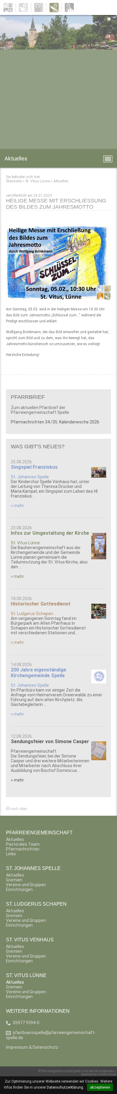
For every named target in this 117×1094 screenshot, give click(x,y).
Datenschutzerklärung (65, 1087)
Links (11, 853)
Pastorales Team (23, 844)
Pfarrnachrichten (22, 849)
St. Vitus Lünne (37, 181)
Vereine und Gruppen (26, 884)
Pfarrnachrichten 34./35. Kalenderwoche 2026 (55, 422)
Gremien (14, 879)
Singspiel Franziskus (34, 467)
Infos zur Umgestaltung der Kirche (50, 533)
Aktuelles (60, 181)
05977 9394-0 (26, 1022)
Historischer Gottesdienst (40, 604)
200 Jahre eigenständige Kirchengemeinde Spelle (38, 672)
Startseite (14, 181)
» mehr (17, 505)
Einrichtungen (19, 889)
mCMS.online (107, 1074)
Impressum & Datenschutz (32, 1047)
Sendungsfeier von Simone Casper (50, 741)
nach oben (18, 809)
